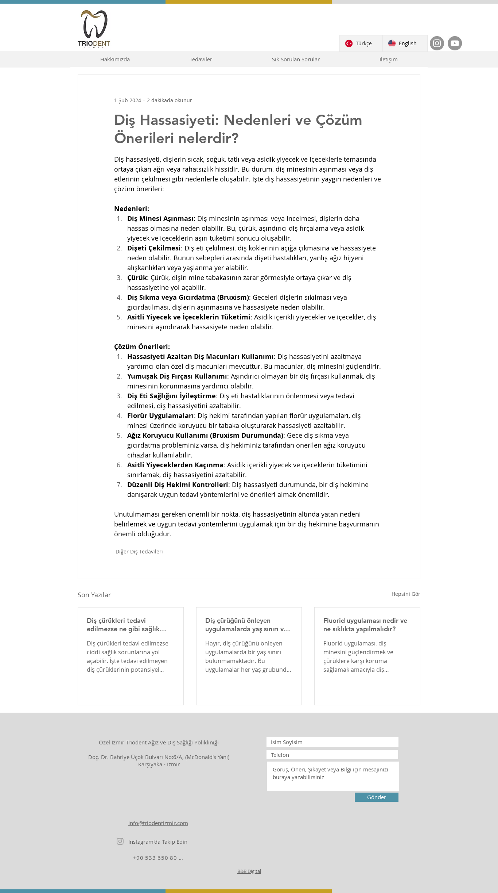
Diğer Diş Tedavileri (139, 551)
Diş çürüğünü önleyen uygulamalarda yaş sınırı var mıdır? (247, 624)
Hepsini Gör (406, 593)
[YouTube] (455, 43)
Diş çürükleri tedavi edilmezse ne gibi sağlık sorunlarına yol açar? (123, 624)
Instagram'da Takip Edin (157, 841)
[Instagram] (437, 43)
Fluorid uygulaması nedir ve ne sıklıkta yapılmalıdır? (365, 624)
